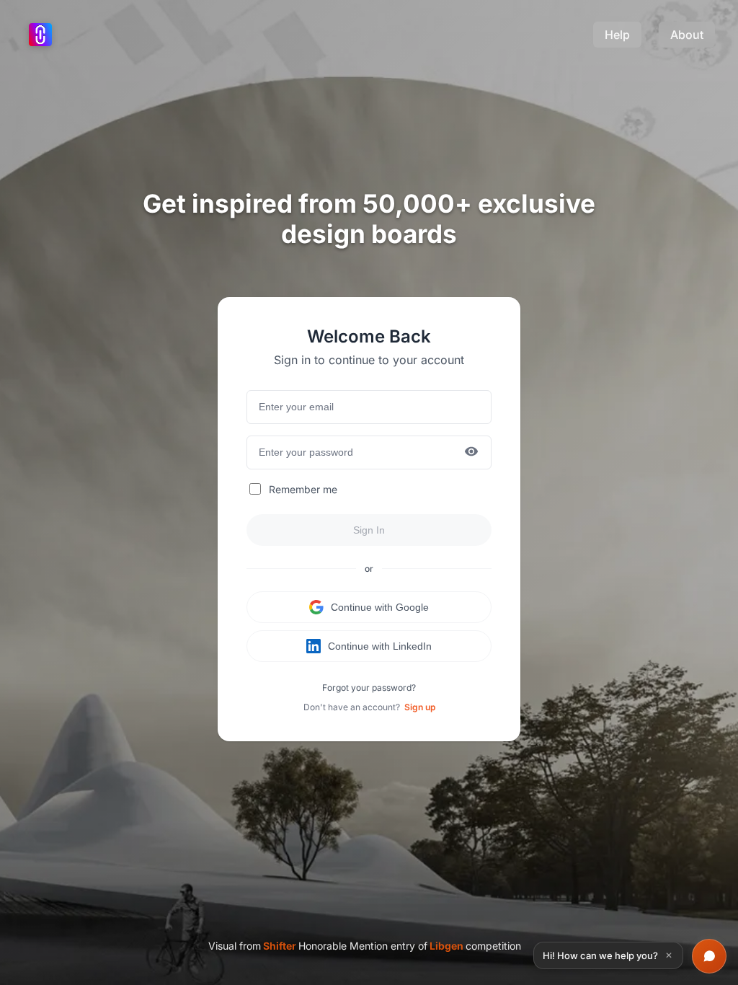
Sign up (419, 707)
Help (617, 34)
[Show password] (471, 452)
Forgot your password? (369, 687)
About (686, 34)
